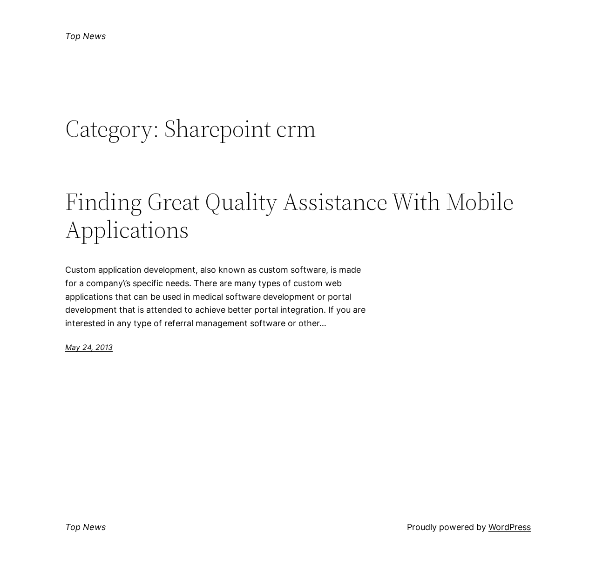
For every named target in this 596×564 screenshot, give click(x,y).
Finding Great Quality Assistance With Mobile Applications (289, 215)
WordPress (509, 527)
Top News (85, 36)
